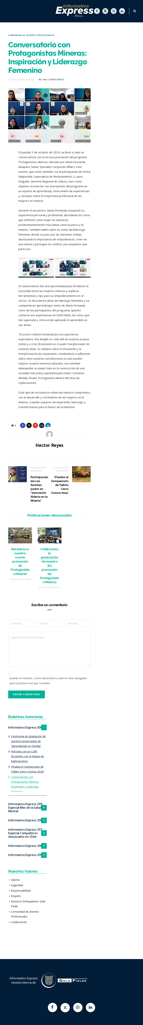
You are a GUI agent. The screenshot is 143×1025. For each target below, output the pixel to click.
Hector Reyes (49, 445)
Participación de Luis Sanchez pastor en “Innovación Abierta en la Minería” (39, 489)
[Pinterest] (5, 183)
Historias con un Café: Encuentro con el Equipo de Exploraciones (27, 756)
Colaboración (19, 922)
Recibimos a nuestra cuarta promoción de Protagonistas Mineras (20, 561)
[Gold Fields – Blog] (75, 11)
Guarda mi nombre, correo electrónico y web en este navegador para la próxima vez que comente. (48, 680)
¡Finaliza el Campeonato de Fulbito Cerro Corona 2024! (60, 485)
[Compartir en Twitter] (5, 173)
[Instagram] (77, 1007)
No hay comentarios (51, 79)
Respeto (16, 896)
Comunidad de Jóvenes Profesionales (31, 35)
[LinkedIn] (5, 202)
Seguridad (17, 885)
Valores (15, 880)
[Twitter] (65, 1007)
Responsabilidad (21, 890)
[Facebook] (52, 1007)
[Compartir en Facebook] (5, 164)
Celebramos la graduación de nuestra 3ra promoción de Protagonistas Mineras (49, 565)
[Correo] (5, 192)
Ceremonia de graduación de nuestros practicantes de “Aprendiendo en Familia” (28, 741)
